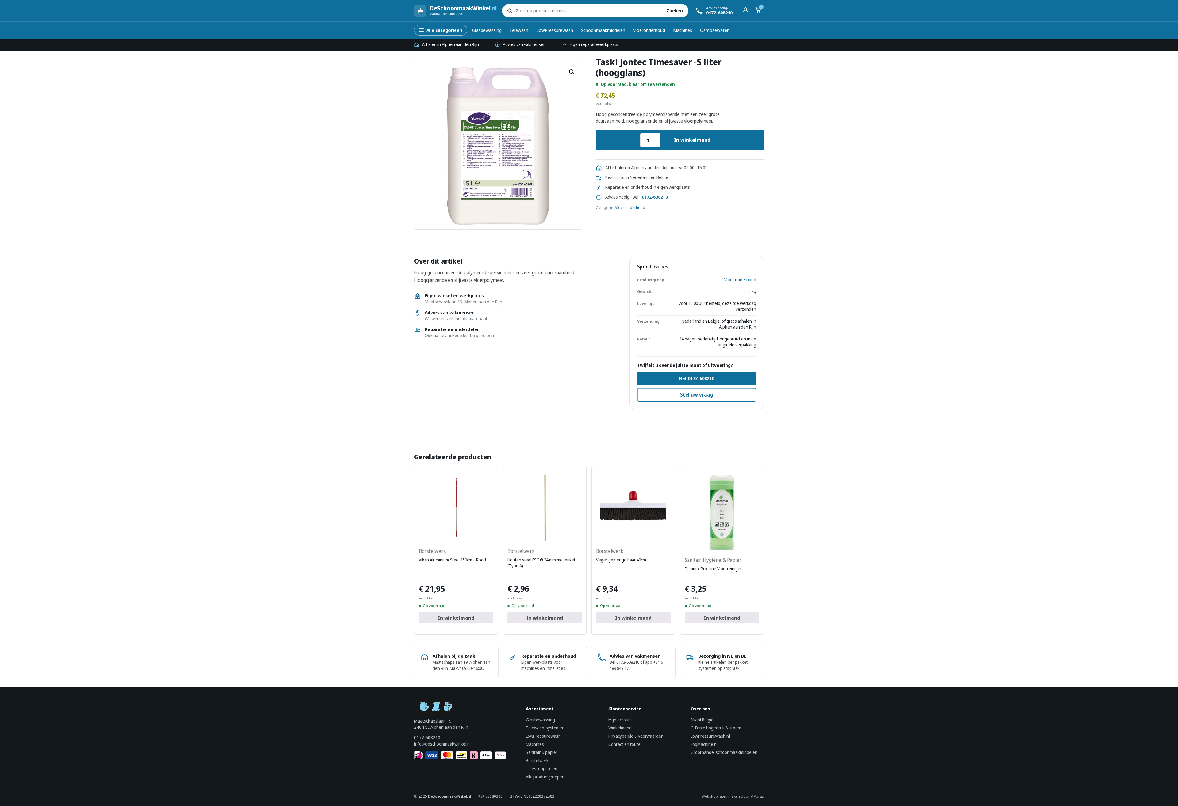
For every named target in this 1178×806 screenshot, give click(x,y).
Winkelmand (620, 728)
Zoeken (675, 10)
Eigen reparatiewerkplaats (594, 44)
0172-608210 (655, 197)
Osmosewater (714, 30)
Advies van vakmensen (524, 44)
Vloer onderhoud (630, 207)
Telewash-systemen (545, 728)
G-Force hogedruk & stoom (716, 728)
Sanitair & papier (541, 752)
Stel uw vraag (696, 394)
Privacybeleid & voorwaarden (636, 736)
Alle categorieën (444, 30)
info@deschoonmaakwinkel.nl (442, 744)
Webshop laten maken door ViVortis (733, 796)
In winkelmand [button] (456, 617)
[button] (571, 72)
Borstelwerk (537, 760)
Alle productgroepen (545, 777)
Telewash (519, 30)
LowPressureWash (554, 30)
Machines (682, 30)
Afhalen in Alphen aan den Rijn (450, 44)
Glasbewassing (487, 30)
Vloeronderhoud (649, 30)
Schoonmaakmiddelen (603, 30)
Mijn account (620, 720)
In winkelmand (692, 140)
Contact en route (624, 744)
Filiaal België (702, 720)
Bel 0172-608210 (696, 378)
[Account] (745, 10)
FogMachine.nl (704, 744)
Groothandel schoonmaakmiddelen (724, 752)
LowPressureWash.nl (710, 736)
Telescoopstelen (541, 768)
